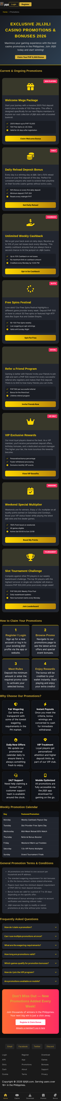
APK (4, 1060)
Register (25, 4)
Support (44, 1069)
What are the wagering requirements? (22, 945)
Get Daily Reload (30, 205)
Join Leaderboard (31, 606)
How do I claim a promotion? (18, 927)
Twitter (37, 1046)
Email (9, 1046)
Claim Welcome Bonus (30, 138)
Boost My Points (30, 540)
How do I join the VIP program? (19, 972)
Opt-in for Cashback (30, 271)
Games (44, 1060)
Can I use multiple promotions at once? (23, 936)
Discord (50, 1046)
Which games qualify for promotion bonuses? (26, 963)
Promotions (27, 1064)
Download (45, 1055)
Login (13, 4)
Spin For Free (30, 338)
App (23, 1060)
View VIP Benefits (30, 473)
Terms (24, 1074)
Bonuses (45, 1064)
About (24, 1069)
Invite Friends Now (30, 404)
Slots (4, 1064)
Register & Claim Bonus (30, 1022)
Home (5, 12)
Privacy (44, 1074)
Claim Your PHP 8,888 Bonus (30, 57)
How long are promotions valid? (19, 954)
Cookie (5, 1074)
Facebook (23, 1046)
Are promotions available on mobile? (22, 981)
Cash (4, 1069)
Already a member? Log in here (30, 1028)
